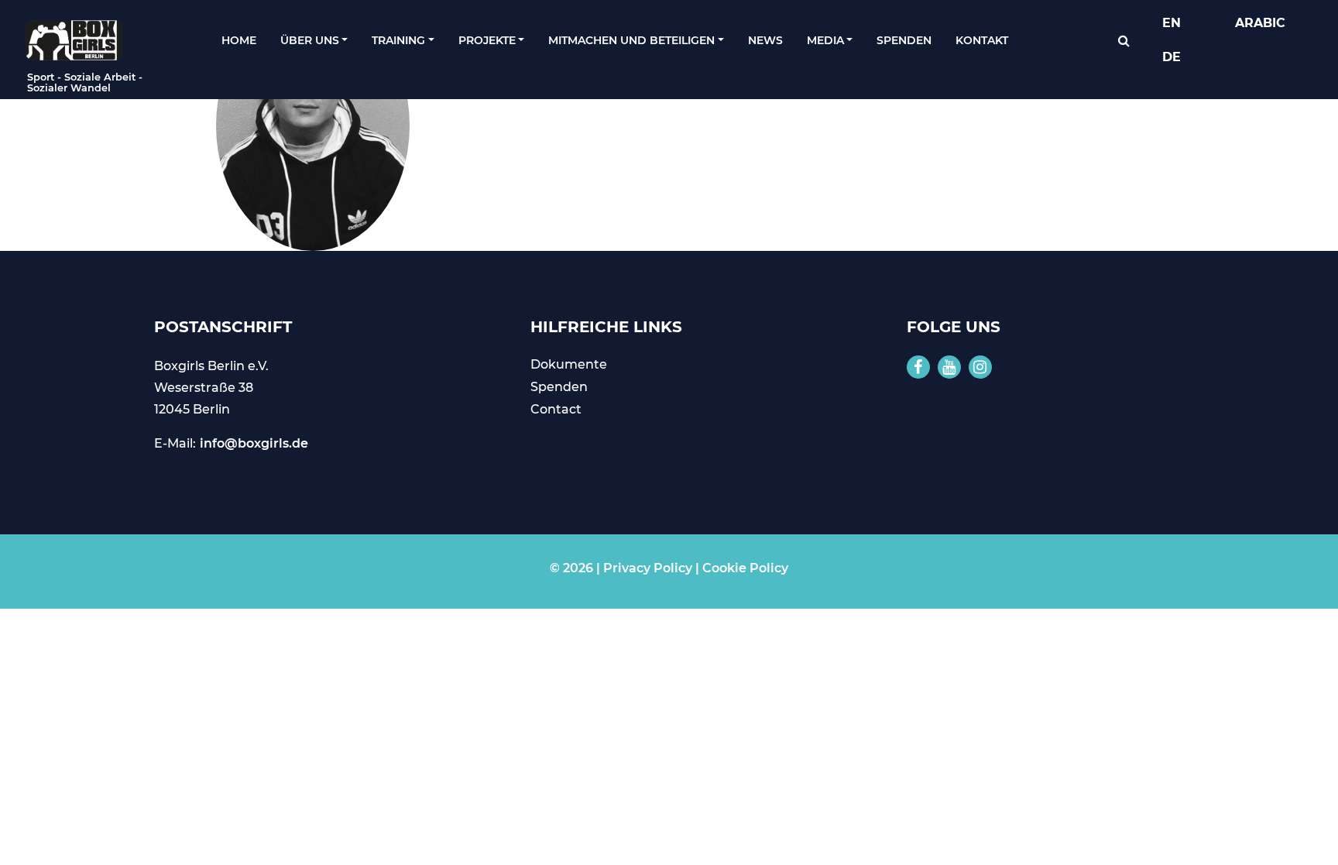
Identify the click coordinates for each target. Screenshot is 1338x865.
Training (398, 40)
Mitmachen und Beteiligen (631, 40)
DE (1171, 57)
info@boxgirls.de (254, 443)
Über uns (309, 40)
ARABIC (1260, 22)
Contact (556, 409)
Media (825, 40)
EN (1171, 22)
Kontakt (981, 40)
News (765, 40)
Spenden (904, 40)
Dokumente (568, 364)
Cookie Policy (745, 568)
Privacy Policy (647, 568)
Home (238, 40)
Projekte (487, 40)
